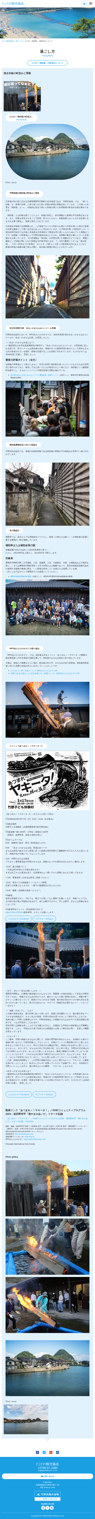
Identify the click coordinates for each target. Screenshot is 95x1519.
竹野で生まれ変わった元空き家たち (26, 673)
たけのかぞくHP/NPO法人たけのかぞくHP (34, 670)
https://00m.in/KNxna (15, 912)
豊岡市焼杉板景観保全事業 (21, 576)
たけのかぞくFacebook (18, 918)
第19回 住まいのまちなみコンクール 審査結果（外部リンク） (35, 375)
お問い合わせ (48, 1476)
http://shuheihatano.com (24, 1134)
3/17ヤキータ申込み (44, 918)
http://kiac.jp (30, 1136)
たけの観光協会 (13, 3)
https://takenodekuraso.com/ (35, 1139)
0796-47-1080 (48, 1467)
